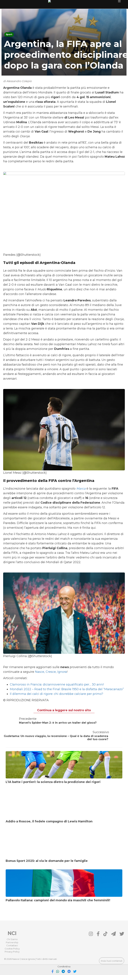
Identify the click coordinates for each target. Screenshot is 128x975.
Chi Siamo (12, 939)
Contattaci (12, 945)
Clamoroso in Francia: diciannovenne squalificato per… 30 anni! (57, 684)
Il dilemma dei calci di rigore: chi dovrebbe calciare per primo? (56, 694)
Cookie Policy (12, 948)
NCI (12, 933)
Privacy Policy (12, 951)
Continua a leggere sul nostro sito (64, 710)
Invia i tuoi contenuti (111, 960)
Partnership (12, 942)
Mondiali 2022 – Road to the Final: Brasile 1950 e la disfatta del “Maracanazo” (67, 689)
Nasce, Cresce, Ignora (51, 672)
